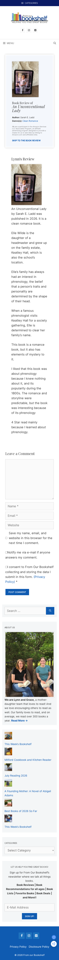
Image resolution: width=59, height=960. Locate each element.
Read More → (19, 720)
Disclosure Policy (39, 946)
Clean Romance (30, 121)
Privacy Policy (18, 946)
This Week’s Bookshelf (18, 744)
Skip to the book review (26, 140)
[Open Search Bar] (55, 43)
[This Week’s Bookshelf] (8, 737)
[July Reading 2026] (8, 768)
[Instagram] (28, 30)
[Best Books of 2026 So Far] (8, 804)
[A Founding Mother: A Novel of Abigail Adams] (8, 784)
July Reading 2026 (16, 775)
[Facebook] (22, 30)
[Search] (50, 611)
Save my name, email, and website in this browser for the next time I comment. (30, 538)
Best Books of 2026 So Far (21, 811)
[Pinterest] (35, 30)
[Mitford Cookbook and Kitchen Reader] (8, 753)
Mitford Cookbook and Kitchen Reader (28, 759)
